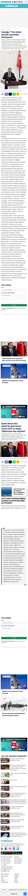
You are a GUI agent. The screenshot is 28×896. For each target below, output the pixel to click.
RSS (4, 889)
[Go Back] (25, 893)
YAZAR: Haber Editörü (18, 90)
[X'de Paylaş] (10, 94)
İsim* (2, 287)
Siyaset (8, 421)
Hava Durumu (6, 859)
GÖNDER (14, 305)
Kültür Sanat (4, 876)
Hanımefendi (4, 882)
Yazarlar (4, 865)
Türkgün (3, 29)
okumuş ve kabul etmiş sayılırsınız (13, 309)
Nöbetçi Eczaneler (7, 857)
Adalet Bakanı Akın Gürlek (9, 465)
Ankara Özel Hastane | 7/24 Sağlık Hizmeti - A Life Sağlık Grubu (7, 869)
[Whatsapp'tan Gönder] (14, 94)
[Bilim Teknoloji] (14, 371)
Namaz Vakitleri (6, 861)
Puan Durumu (6, 863)
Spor (2, 878)
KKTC (3, 478)
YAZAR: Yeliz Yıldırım (19, 458)
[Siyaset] (14, 349)
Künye (16, 880)
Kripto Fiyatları (18, 861)
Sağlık (16, 878)
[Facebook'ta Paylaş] (6, 94)
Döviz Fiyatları (18, 859)
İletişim (16, 882)
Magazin (16, 876)
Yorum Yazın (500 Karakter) (8, 292)
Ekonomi (16, 857)
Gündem (9, 29)
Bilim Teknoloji (5, 874)
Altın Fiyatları (17, 863)
